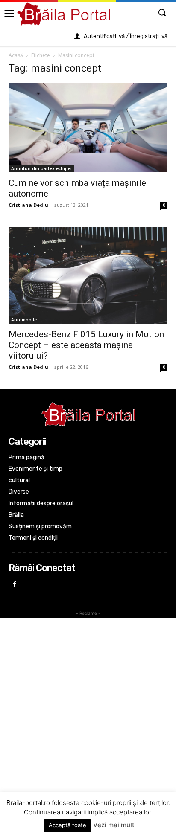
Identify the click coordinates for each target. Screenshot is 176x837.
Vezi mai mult (114, 825)
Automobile (24, 320)
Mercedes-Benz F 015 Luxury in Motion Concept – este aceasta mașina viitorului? (86, 345)
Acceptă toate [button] (67, 825)
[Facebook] (15, 585)
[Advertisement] (88, 709)
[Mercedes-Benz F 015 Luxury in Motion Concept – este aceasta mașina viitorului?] (88, 275)
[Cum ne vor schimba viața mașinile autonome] (88, 127)
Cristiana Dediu (28, 205)
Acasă (16, 55)
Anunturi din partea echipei (41, 168)
